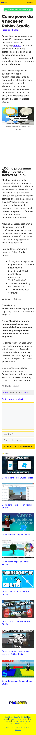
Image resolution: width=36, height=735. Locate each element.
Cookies (26, 728)
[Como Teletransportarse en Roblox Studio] (18, 676)
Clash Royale (18, 717)
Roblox (15, 30)
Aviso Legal (10, 728)
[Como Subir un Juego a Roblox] (18, 529)
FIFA (30, 719)
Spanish (6, 453)
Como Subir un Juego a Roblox (16, 535)
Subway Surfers (20, 723)
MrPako (5, 392)
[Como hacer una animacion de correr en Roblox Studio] (18, 646)
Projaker (6, 30)
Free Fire (8, 721)
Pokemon (15, 721)
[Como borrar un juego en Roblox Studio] (18, 616)
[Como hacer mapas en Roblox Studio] (18, 556)
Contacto (18, 730)
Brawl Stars (9, 717)
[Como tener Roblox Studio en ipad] (18, 472)
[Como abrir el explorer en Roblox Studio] (18, 500)
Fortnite (25, 719)
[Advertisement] (18, 148)
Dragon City (13, 719)
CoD (25, 717)
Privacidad (18, 728)
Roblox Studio (12, 386)
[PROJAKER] (4, 2)
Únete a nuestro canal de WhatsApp (19, 10)
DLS (19, 719)
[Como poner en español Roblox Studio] (18, 586)
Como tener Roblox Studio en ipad (17, 478)
